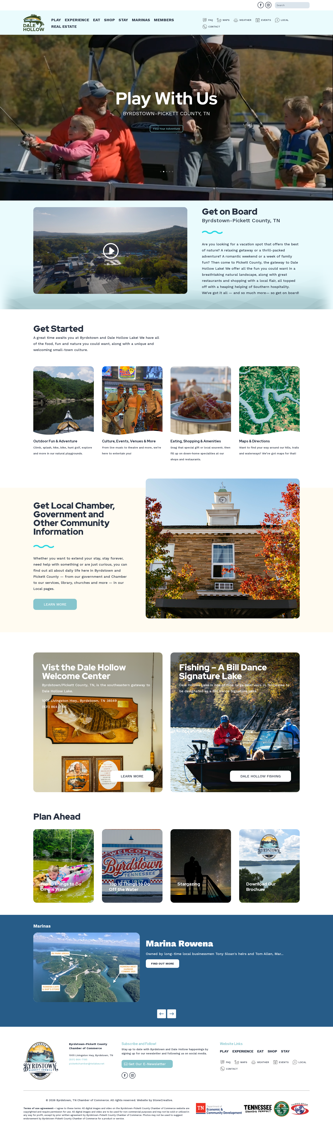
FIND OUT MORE (162, 963)
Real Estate (64, 26)
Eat (96, 20)
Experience (77, 20)
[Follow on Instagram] (268, 5)
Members (164, 20)
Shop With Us (166, 98)
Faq (210, 20)
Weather (245, 20)
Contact (214, 26)
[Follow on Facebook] (261, 5)
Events (266, 20)
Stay (123, 20)
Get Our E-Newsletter (147, 1064)
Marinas (141, 20)
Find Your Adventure (166, 128)
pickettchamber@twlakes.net (86, 1063)
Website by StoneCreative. (155, 1100)
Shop (109, 20)
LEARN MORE (55, 604)
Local (285, 20)
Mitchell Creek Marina (194, 943)
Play (56, 20)
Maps (226, 20)
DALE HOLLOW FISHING (260, 776)
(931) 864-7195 (54, 707)
